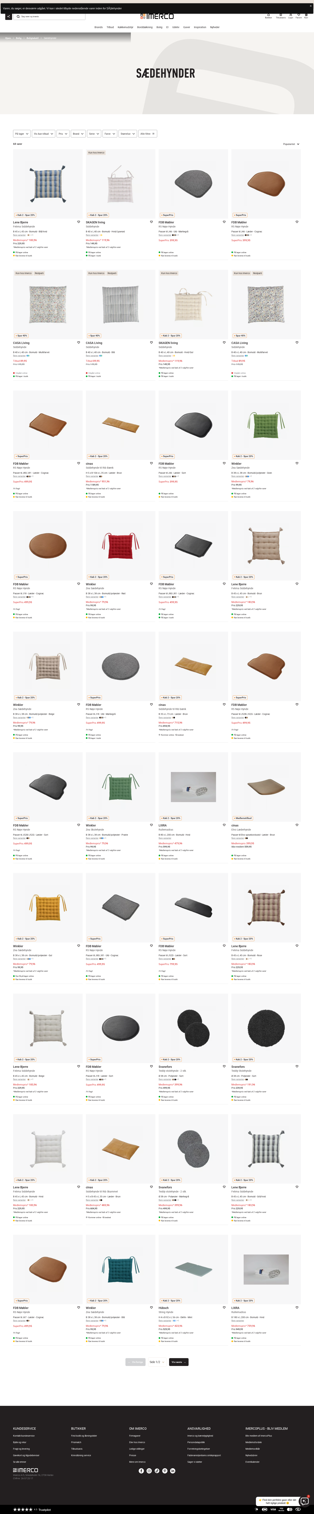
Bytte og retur (19, 1442)
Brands (99, 27)
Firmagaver (134, 1435)
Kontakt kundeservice (24, 1435)
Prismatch (76, 1442)
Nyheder (214, 27)
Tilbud (110, 27)
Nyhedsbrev (251, 1455)
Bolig (159, 27)
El (167, 27)
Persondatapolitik (196, 1442)
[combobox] (157, 1362)
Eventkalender (252, 1461)
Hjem (8, 38)
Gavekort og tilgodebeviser (26, 1455)
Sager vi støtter (194, 1461)
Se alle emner (19, 1461)
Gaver (186, 27)
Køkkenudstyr (125, 27)
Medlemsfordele (253, 1442)
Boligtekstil (33, 38)
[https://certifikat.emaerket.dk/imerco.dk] (298, 1509)
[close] (311, 6)
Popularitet (289, 144)
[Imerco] (61, 1470)
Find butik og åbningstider (84, 1435)
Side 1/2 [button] (155, 1362)
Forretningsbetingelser (198, 1448)
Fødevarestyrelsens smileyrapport (204, 1455)
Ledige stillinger (137, 1448)
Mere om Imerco (137, 1461)
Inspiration (200, 27)
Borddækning (145, 27)
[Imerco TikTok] (157, 1471)
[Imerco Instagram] (149, 1471)
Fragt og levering (21, 1448)
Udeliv (175, 27)
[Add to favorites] (79, 222)
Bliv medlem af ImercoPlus (258, 1435)
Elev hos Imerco (137, 1442)
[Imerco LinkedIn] (172, 1471)
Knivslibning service (81, 1455)
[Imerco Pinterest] (164, 1471)
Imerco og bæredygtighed (200, 1435)
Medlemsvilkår (252, 1448)
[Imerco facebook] (141, 1471)
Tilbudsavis (76, 1448)
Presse (132, 1455)
